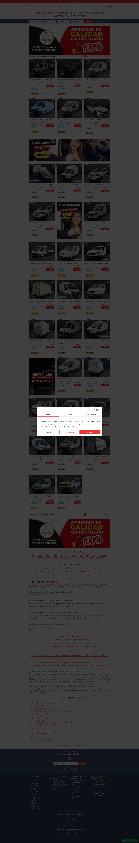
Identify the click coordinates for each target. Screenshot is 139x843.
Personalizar (69, 432)
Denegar (49, 432)
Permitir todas (90, 432)
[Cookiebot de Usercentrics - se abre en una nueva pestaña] (94, 410)
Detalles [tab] (69, 414)
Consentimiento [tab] (48, 414)
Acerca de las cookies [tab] (91, 414)
